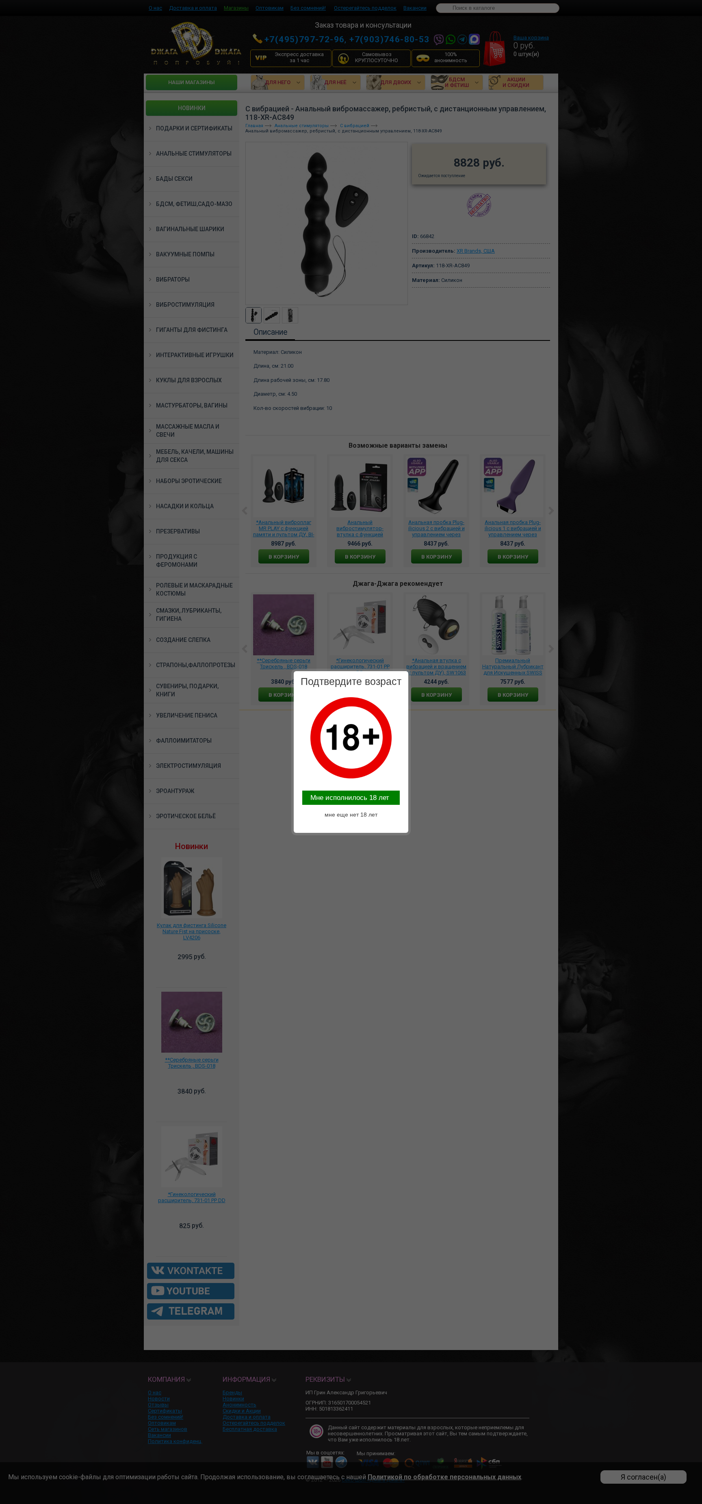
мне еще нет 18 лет (351, 814)
